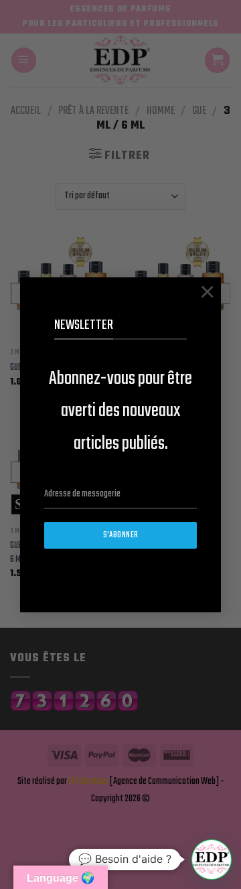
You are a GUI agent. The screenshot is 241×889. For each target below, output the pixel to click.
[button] (211, 859)
